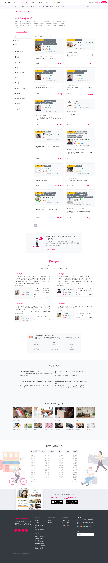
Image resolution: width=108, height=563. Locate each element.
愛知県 (47, 472)
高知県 (75, 458)
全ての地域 (34, 451)
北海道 (33, 456)
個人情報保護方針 (39, 530)
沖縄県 (75, 477)
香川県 (61, 477)
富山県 (47, 456)
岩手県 (33, 460)
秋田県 (33, 465)
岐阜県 (47, 467)
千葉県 (33, 479)
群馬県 (33, 477)
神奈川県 (51, 451)
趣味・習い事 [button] (49, 6)
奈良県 (61, 458)
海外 (75, 479)
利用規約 (37, 522)
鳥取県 (61, 463)
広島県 (61, 470)
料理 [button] (62, 6)
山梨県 (47, 463)
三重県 (47, 474)
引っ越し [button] (33, 6)
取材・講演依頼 (39, 541)
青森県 (33, 458)
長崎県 (75, 465)
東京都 (43, 451)
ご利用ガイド (65, 520)
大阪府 (67, 451)
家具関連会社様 (39, 538)
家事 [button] (27, 6)
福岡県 (75, 460)
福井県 (47, 460)
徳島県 (61, 474)
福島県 (33, 470)
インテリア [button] (41, 6)
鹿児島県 (75, 474)
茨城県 (33, 472)
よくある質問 (65, 522)
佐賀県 (75, 463)
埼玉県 (59, 451)
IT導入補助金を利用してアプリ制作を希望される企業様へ (40, 546)
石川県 (47, 458)
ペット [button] (57, 6)
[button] (91, 2)
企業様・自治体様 (39, 536)
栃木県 (33, 474)
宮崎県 (75, 472)
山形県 (33, 467)
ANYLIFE (50, 520)
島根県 (61, 465)
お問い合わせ (65, 525)
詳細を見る (72, 338)
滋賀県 (47, 477)
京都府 (75, 451)
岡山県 (61, 467)
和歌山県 (61, 460)
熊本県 (75, 467)
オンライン (75, 481)
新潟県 (33, 481)
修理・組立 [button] (21, 6)
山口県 (61, 472)
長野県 (47, 465)
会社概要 (37, 520)
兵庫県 (61, 456)
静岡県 (47, 470)
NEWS (50, 522)
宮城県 (33, 463)
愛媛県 (75, 456)
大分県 (75, 470)
